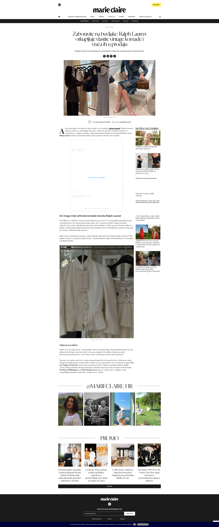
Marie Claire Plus (145, 16)
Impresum (122, 519)
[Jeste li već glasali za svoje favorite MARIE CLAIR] (96, 409)
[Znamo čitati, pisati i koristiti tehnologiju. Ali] (70, 409)
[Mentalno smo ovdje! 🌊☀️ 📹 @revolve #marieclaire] (122, 409)
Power (121, 16)
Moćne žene (95, 21)
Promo (109, 438)
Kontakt (109, 519)
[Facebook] (104, 56)
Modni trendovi (116, 21)
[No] (217, 524)
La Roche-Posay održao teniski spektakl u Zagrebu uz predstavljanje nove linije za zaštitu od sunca (96, 475)
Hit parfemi (105, 21)
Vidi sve (109, 486)
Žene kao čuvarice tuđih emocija (145, 194)
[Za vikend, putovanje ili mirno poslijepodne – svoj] (148, 409)
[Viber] (111, 56)
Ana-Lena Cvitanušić (101, 122)
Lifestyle (111, 16)
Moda (92, 16)
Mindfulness (135, 21)
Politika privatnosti (96, 519)
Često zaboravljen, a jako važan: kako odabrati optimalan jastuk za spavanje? (148, 218)
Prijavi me (129, 513)
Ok (134, 524)
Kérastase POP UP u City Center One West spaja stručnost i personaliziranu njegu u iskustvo (149, 475)
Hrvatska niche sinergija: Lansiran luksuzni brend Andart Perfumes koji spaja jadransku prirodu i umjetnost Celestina (69, 475)
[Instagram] (59, 4)
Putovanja (125, 21)
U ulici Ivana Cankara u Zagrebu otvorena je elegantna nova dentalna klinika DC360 (123, 473)
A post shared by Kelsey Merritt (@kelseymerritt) (97, 208)
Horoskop (131, 16)
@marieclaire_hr (109, 386)
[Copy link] (114, 56)
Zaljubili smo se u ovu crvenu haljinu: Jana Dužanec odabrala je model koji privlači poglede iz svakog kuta (148, 243)
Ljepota (101, 16)
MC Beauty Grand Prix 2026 (77, 16)
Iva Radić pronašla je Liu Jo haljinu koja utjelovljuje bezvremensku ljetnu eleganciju (148, 269)
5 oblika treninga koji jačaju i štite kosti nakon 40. (146, 148)
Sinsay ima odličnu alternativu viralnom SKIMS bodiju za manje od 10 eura (147, 171)
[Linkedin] (107, 56)
